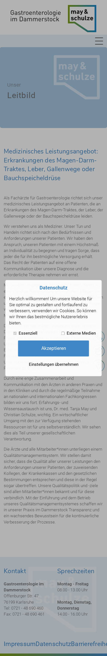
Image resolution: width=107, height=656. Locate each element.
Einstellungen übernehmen (53, 364)
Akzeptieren (53, 348)
